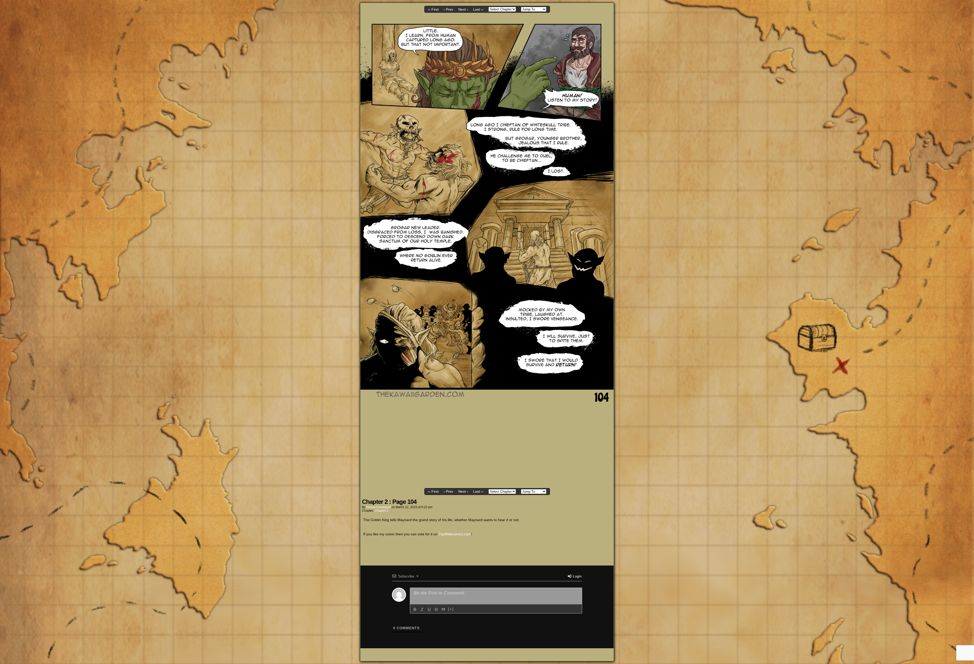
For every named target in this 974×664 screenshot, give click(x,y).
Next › (463, 9)
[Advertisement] (487, 448)
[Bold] (415, 609)
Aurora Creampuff (378, 507)
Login (577, 576)
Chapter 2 (381, 510)
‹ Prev (448, 9)
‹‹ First (433, 9)
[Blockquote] (443, 609)
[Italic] (422, 609)
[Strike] (436, 609)
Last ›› (478, 9)
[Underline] (429, 609)
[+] (451, 609)
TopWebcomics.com (455, 534)
